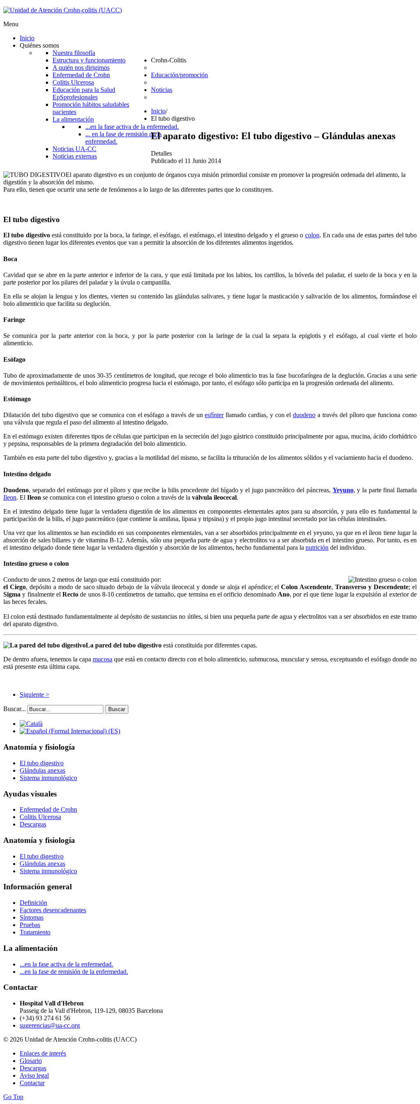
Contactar (32, 1082)
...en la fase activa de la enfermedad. (66, 964)
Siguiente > (34, 694)
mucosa (102, 659)
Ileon (9, 497)
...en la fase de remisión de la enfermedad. (74, 971)
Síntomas (31, 917)
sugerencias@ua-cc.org (50, 1025)
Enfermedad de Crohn (48, 809)
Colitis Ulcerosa (40, 816)
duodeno (304, 414)
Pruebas (30, 924)
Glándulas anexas (42, 770)
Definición (33, 902)
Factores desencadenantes (53, 910)
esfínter (214, 414)
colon (312, 235)
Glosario (31, 1060)
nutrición (317, 547)
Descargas (33, 824)
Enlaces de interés (43, 1053)
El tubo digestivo (42, 763)
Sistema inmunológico (48, 777)
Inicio (158, 111)
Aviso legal (34, 1075)
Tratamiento (35, 932)
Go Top (13, 1096)
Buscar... (14, 708)
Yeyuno (343, 490)
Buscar (116, 709)
